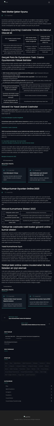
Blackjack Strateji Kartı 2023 (9, 156)
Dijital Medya (17, 363)
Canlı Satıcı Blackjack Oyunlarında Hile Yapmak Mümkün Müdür (18, 143)
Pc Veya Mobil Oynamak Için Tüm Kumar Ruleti (14, 141)
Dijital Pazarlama (26, 363)
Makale (47, 366)
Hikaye (48, 363)
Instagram (11, 366)
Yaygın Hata (21, 374)
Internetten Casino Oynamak (9, 127)
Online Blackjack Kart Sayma (10, 342)
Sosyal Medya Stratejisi (27, 372)
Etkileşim (35, 363)
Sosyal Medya (45, 369)
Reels (28, 369)
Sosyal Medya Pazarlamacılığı (13, 401)
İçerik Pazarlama (30, 374)
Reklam (34, 369)
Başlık (6, 363)
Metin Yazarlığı (14, 369)
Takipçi (37, 372)
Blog (11, 363)
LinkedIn (41, 366)
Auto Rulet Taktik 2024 (10, 336)
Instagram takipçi (32, 366)
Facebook (42, 363)
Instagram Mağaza (21, 366)
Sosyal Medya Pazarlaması (12, 372)
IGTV (6, 366)
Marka (6, 369)
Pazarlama (22, 369)
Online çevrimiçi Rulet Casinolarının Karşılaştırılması (28, 336)
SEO (38, 369)
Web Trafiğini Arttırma (10, 374)
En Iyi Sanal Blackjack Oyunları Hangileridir (12, 117)
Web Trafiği (43, 372)
